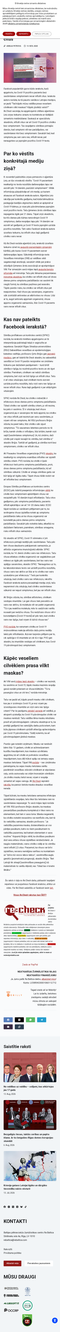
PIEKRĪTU (8, 34)
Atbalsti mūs (12, 1263)
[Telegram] (41, 1019)
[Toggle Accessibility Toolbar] (55, 1320)
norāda (35, 762)
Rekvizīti (8, 1249)
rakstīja (7, 784)
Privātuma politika (12, 1253)
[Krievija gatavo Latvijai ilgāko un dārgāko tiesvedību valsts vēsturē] (30, 1166)
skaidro (49, 453)
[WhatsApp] (30, 1019)
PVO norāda (9, 626)
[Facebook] (8, 1019)
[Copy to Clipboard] (19, 1026)
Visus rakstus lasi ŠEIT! (29, 895)
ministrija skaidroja (13, 277)
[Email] (8, 1026)
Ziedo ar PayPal (30, 964)
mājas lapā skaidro (24, 681)
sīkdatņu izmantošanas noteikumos (23, 24)
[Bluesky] (21, 1207)
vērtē (47, 490)
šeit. (52, 888)
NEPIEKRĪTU (23, 34)
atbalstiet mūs (49, 979)
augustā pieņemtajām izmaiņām (36, 247)
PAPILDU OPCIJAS (42, 34)
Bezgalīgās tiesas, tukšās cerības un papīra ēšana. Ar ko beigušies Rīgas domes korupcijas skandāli (28, 1137)
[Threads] (17, 1207)
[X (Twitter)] (19, 1019)
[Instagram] (9, 1207)
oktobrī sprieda (35, 711)
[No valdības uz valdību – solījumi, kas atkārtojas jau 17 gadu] (30, 1067)
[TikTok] (26, 1207)
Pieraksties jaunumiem (38, 1263)
